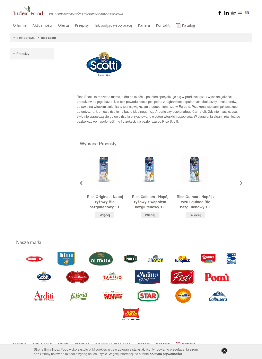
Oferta (63, 25)
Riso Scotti (48, 38)
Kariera (144, 25)
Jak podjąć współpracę (113, 25)
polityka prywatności (166, 353)
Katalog (188, 25)
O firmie (20, 25)
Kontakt (163, 25)
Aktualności (42, 25)
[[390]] (112, 277)
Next (241, 183)
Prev (81, 183)
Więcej (105, 215)
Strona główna (26, 37)
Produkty (22, 53)
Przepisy (82, 25)
